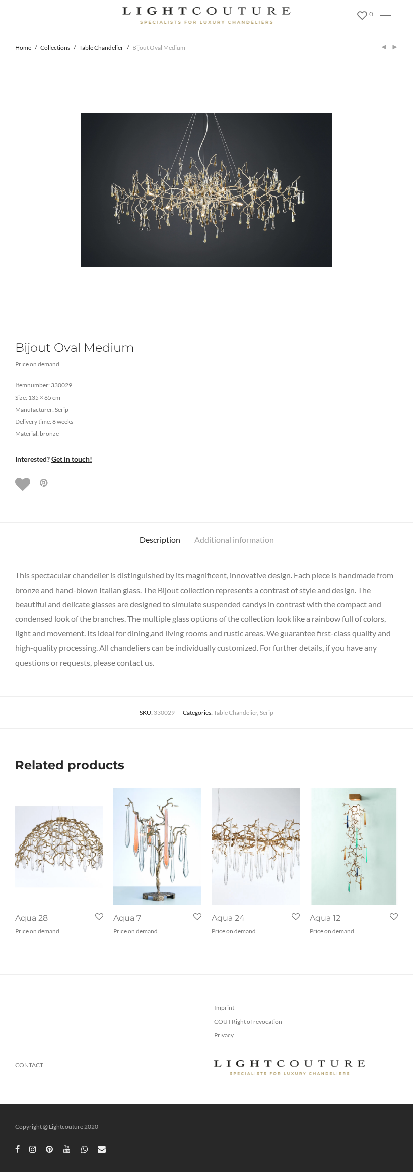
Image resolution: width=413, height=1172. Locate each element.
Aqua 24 (228, 918)
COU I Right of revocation (248, 1021)
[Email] (102, 1148)
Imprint (224, 1007)
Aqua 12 (325, 918)
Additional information (234, 539)
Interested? (53, 458)
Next (396, 190)
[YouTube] (67, 1148)
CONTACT (29, 1065)
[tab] (159, 540)
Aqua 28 (31, 918)
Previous (17, 190)
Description (160, 539)
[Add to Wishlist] (23, 484)
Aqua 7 (127, 918)
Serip (266, 713)
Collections (55, 47)
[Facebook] (17, 1148)
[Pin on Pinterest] (44, 483)
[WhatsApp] (84, 1148)
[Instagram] (32, 1148)
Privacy (224, 1035)
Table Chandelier (101, 47)
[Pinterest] (50, 1148)
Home (23, 47)
